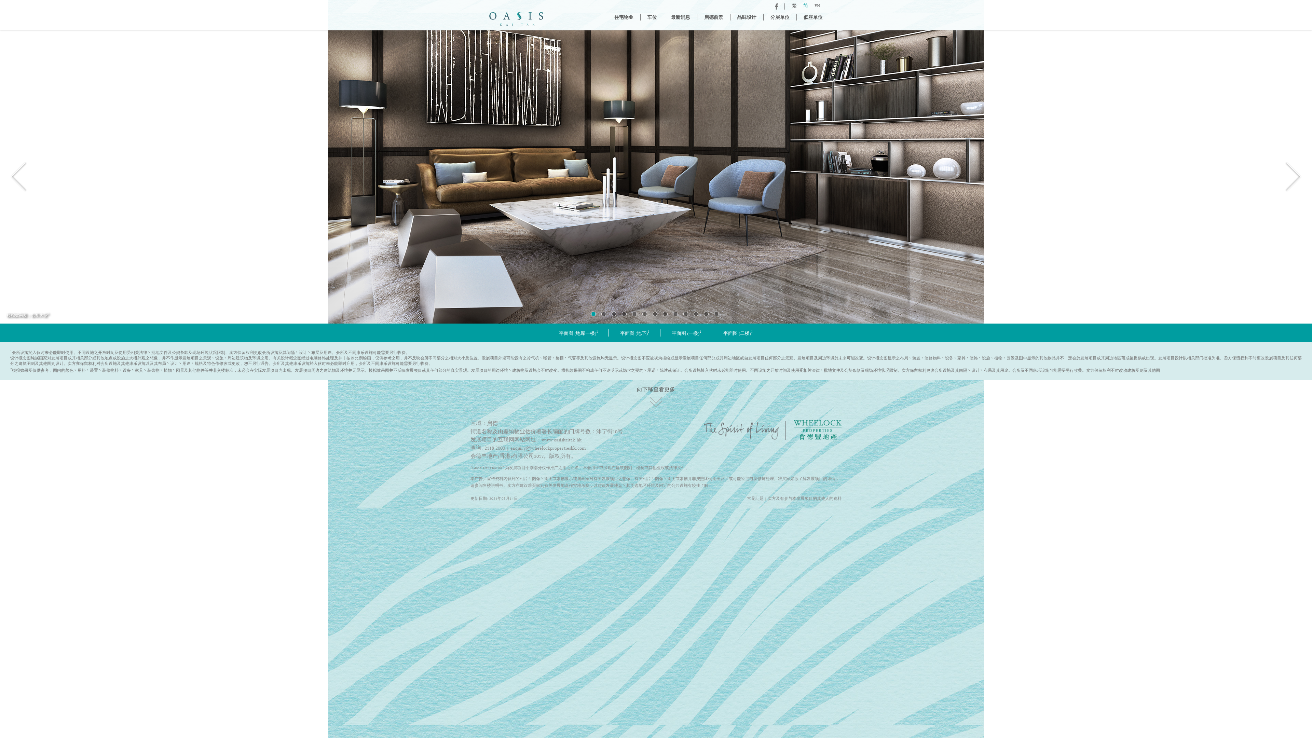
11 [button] (696, 314)
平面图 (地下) (635, 334)
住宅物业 (623, 17)
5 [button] (634, 314)
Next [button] (1293, 176)
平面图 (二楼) (738, 334)
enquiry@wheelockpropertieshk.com (548, 448)
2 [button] (603, 314)
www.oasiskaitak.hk (562, 440)
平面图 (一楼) (686, 334)
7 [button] (655, 314)
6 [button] (644, 314)
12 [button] (706, 314)
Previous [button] (18, 176)
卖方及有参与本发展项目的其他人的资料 (805, 498)
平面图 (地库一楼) (578, 334)
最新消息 (680, 17)
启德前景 (713, 17)
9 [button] (675, 314)
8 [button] (665, 314)
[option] (656, 177)
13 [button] (716, 314)
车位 (652, 17)
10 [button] (685, 314)
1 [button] (593, 314)
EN (817, 6)
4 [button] (624, 314)
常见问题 (755, 498)
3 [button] (614, 314)
